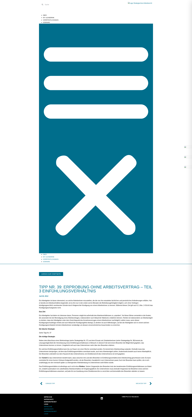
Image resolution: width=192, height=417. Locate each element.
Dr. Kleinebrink (48, 17)
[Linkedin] (101, 398)
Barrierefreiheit (50, 402)
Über (45, 15)
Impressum (48, 397)
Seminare (46, 22)
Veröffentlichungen (50, 20)
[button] (96, 138)
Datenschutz (49, 399)
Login (46, 404)
